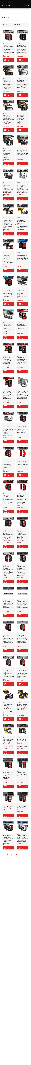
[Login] (28, 5)
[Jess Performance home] (8, 5)
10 (11, 854)
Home (3, 11)
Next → (17, 854)
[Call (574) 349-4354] (25, 5)
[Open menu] (3, 5)
